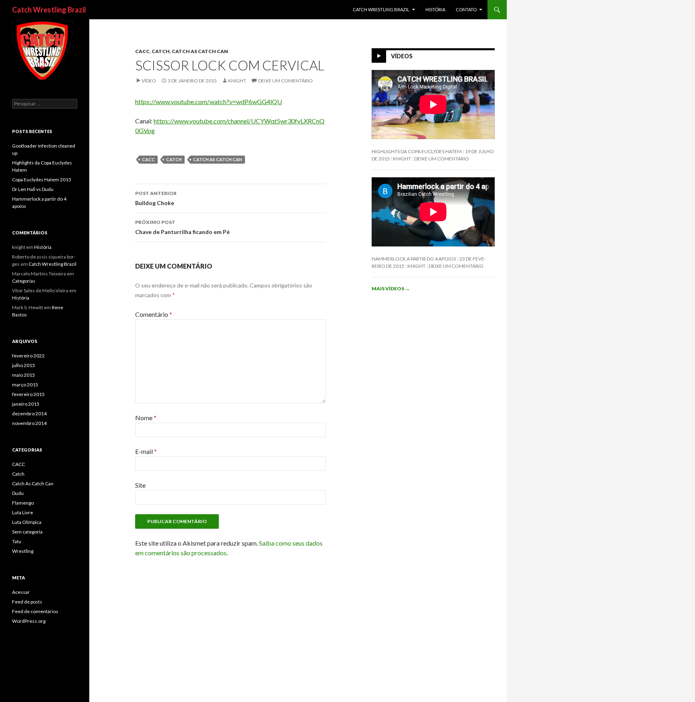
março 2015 (25, 385)
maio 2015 (23, 375)
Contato (466, 9)
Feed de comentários (35, 611)
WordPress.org (28, 621)
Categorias (23, 281)
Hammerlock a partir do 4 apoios (414, 259)
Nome (145, 417)
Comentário (153, 314)
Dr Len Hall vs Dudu (32, 189)
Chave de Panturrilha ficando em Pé (182, 227)
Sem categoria (27, 532)
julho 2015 (23, 365)
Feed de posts (27, 602)
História (435, 9)
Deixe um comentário (285, 81)
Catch (161, 51)
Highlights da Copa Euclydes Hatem (417, 151)
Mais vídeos (391, 288)
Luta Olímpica (26, 522)
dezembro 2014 (29, 414)
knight (237, 81)
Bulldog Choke (156, 198)
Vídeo (149, 81)
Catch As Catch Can (200, 51)
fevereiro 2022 (28, 356)
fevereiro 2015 (28, 394)
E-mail (146, 451)
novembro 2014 (29, 423)
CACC (142, 51)
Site (140, 485)
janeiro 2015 (25, 404)
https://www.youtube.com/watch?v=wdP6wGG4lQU (208, 101)
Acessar (21, 592)
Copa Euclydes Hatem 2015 (41, 180)
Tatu (16, 541)
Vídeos (402, 56)
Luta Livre (22, 512)
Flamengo (23, 503)
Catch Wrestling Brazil (49, 9)
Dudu (18, 493)
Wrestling (22, 551)
